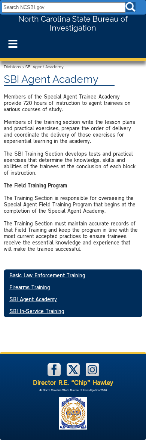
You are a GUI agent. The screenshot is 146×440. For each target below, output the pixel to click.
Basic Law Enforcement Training (47, 275)
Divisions (12, 67)
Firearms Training (29, 287)
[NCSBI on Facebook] (55, 374)
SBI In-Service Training (36, 311)
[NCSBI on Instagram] (92, 374)
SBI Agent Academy (33, 299)
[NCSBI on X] (74, 374)
